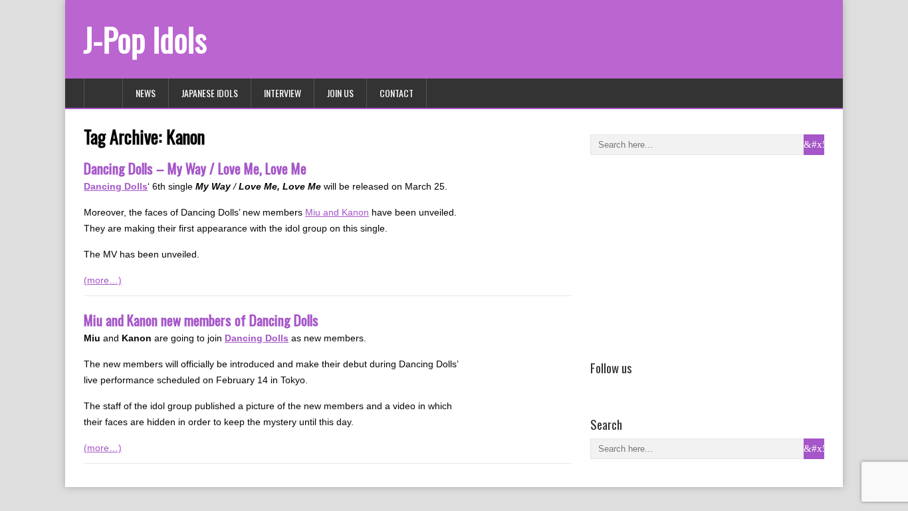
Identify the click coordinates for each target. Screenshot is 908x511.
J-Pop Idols (145, 39)
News (146, 93)
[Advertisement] (690, 255)
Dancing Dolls (116, 186)
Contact (396, 93)
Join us (340, 93)
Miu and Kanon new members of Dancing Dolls (201, 319)
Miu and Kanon (337, 212)
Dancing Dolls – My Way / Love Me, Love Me (195, 168)
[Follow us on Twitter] (617, 387)
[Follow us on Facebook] (598, 387)
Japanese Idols (209, 93)
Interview (282, 93)
